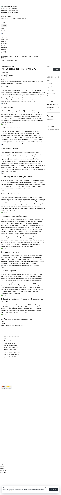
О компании (4, 399)
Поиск (48, 66)
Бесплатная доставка (6, 370)
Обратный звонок (6, 445)
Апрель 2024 (50, 119)
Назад (3, 321)
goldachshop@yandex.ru (8, 438)
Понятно (53, 489)
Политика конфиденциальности (9, 412)
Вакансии (49, 80)
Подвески (3, 422)
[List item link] (11, 347)
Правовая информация (7, 409)
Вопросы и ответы (5, 378)
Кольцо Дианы (51, 90)
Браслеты (3, 425)
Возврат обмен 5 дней (6, 372)
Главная (3, 60)
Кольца (3, 420)
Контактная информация (7, 401)
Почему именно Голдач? (7, 396)
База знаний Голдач (6, 380)
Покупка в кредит (5, 375)
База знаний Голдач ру (12, 60)
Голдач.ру (49, 83)
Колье (2, 430)
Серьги (3, 428)
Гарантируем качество (6, 367)
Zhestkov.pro (23, 462)
